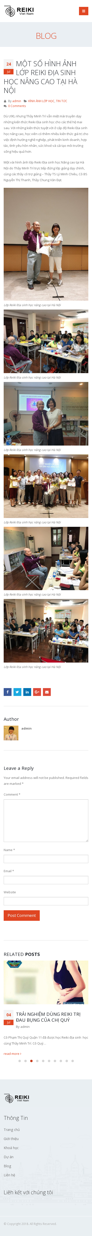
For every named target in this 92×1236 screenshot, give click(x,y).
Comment (12, 794)
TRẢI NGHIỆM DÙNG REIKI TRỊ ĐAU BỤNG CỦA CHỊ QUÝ (48, 1017)
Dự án (8, 1157)
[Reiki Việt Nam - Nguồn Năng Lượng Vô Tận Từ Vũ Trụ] (20, 11)
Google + (37, 692)
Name (9, 850)
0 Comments (17, 106)
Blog (7, 1166)
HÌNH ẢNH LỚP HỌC (41, 101)
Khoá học (11, 1147)
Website (10, 892)
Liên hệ (9, 1175)
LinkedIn (27, 692)
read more (12, 1053)
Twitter (17, 692)
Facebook (8, 692)
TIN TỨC (61, 101)
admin (16, 101)
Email (47, 692)
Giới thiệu (11, 1138)
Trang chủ (12, 1129)
